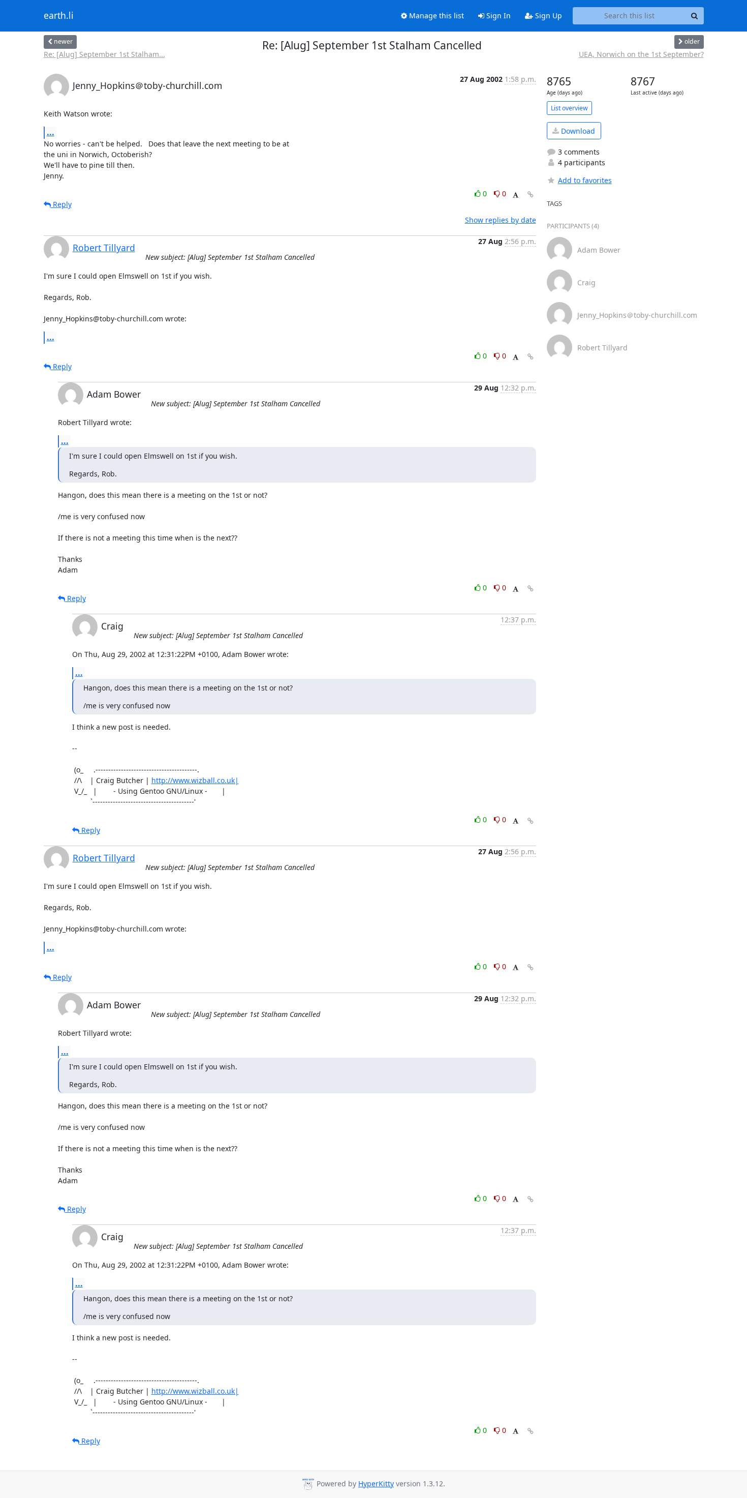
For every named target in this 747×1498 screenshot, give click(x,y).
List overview (569, 108)
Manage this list (435, 15)
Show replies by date (500, 220)
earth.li (59, 16)
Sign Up (547, 15)
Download (577, 131)
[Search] (695, 15)
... (50, 132)
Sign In (497, 15)
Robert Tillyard (104, 248)
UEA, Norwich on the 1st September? (641, 54)
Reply (61, 204)
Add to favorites (585, 180)
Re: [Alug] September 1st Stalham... (104, 54)
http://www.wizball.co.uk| (195, 780)
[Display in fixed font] (515, 195)
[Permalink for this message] (530, 194)
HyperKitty (376, 1483)
